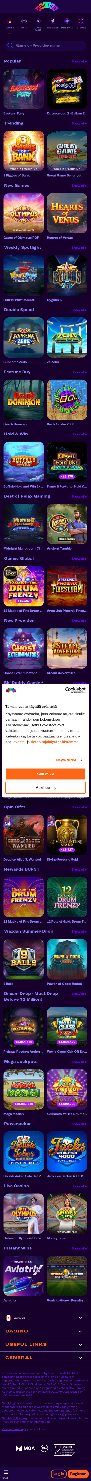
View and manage (14, 1429)
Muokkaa (42, 788)
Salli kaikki (45, 774)
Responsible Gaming (50, 1410)
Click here (26, 1407)
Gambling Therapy (14, 1418)
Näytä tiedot (66, 760)
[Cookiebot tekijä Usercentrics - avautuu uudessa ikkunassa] (65, 690)
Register (78, 1474)
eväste (19, 742)
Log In (58, 1474)
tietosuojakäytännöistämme (55, 742)
